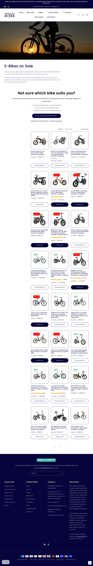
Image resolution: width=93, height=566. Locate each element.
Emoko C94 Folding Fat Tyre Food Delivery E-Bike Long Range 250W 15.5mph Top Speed (59, 154)
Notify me (59, 204)
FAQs (27, 505)
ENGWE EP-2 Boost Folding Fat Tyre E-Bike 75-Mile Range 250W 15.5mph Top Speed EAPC (59, 232)
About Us (29, 489)
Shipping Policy (9, 486)
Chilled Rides (24, 559)
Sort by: (60, 129)
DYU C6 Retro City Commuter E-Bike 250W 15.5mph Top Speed (79, 428)
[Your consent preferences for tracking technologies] (90, 563)
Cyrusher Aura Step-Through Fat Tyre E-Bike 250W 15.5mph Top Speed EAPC (59, 388)
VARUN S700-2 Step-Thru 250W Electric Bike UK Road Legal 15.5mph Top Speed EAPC (59, 315)
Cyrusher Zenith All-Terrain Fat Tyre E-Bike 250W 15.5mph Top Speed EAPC (39, 388)
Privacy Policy (9, 495)
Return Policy (9, 492)
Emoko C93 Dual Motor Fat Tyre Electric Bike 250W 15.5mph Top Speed (79, 153)
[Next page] (65, 446)
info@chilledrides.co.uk (59, 505)
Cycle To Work (30, 499)
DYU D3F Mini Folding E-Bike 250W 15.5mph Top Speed (59, 428)
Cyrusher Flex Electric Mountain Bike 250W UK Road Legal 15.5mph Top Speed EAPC (39, 273)
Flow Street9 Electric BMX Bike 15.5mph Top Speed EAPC (39, 351)
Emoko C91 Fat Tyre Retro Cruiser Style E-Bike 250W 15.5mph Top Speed (79, 231)
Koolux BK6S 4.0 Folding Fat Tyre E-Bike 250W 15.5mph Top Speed (79, 192)
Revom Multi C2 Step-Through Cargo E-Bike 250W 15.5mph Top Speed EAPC (79, 388)
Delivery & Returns (10, 489)
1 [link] (54, 446)
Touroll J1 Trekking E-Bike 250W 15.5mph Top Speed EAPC (59, 351)
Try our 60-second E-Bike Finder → (46, 115)
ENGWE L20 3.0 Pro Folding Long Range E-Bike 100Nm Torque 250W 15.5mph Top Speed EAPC (79, 273)
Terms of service (51, 559)
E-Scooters (29, 502)
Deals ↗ (7, 505)
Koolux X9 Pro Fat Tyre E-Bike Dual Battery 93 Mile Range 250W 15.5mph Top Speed (39, 193)
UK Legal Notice (31, 508)
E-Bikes (28, 492)
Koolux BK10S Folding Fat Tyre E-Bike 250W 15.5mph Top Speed (59, 192)
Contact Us (29, 511)
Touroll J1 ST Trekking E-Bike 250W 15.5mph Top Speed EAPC (39, 314)
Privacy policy (33, 559)
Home (28, 486)
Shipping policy (60, 559)
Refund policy (41, 559)
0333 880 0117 (54, 6)
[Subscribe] (61, 473)
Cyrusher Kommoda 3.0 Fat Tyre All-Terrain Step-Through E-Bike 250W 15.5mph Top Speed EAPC (59, 274)
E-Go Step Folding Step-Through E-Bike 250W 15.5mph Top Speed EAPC (79, 351)
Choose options (39, 165)
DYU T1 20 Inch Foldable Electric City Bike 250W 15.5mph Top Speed (39, 428)
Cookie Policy (9, 499)
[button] (79, 15)
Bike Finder (29, 495)
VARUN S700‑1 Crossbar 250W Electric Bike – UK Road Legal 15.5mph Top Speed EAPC (79, 315)
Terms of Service (10, 502)
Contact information (71, 559)
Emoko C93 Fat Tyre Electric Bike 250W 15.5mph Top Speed (37, 153)
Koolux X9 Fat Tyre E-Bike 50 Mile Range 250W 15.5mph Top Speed (39, 231)
